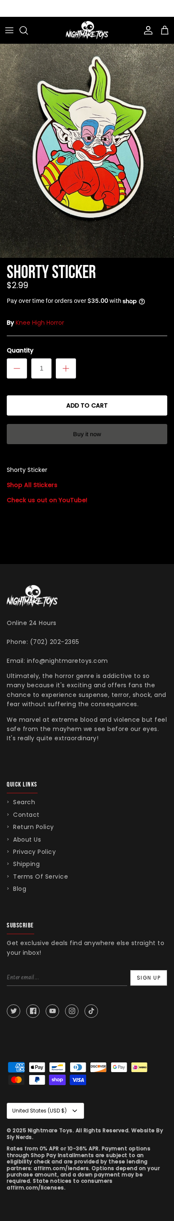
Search (24, 802)
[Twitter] (13, 1011)
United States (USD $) (39, 1110)
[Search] (28, 30)
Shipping (26, 864)
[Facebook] (33, 1011)
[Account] (146, 30)
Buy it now (87, 434)
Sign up (149, 977)
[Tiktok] (91, 1011)
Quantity (20, 351)
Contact (26, 814)
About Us (27, 839)
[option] (87, 142)
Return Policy (33, 827)
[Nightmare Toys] (87, 30)
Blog (19, 889)
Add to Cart (87, 405)
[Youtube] (52, 1011)
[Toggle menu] (9, 30)
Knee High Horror (40, 322)
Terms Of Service (40, 876)
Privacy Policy (34, 852)
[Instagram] (72, 1011)
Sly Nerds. (20, 1137)
